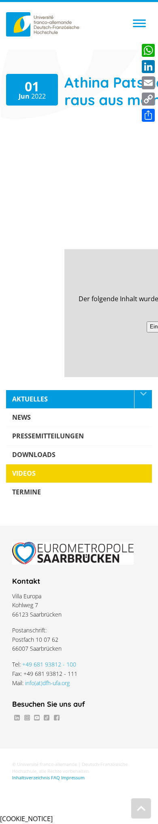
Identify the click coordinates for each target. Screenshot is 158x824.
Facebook (57, 717)
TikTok (46, 717)
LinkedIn (17, 717)
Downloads (34, 454)
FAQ (55, 778)
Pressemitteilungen (48, 435)
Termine (26, 491)
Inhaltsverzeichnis (31, 778)
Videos (24, 473)
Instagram (27, 717)
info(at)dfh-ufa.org (47, 683)
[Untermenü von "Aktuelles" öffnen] (143, 399)
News (21, 417)
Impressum (73, 778)
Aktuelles (30, 399)
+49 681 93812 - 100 (49, 664)
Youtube (37, 717)
